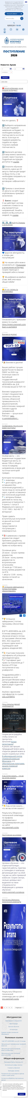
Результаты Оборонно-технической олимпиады (11, 901)
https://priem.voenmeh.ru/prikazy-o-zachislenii (14, 325)
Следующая (18, 1007)
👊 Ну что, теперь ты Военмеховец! (10, 290)
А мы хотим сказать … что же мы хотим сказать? (13, 777)
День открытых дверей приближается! (11, 705)
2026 (6, 81)
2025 (2, 81)
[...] (6, 69)
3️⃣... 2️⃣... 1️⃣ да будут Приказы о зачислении (13, 224)
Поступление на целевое (11, 835)
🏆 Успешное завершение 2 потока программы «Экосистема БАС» (13, 589)
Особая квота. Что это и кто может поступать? (12, 427)
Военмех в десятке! (9, 334)
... (6, 69)
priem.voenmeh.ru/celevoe (13, 892)
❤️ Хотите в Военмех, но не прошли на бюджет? (12, 89)
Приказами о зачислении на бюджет (14, 266)
